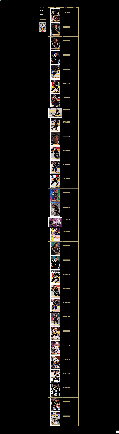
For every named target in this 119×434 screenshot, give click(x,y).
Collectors (41, 11)
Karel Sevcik (66, 431)
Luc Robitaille (66, 178)
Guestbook (70, 430)
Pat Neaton (66, 150)
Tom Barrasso (66, 231)
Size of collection (41, 17)
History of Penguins (43, 7)
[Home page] (74, 0)
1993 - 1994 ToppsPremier (66, 334)
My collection (60, 430)
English (76, 3)
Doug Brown (66, 83)
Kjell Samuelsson (66, 316)
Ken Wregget (66, 109)
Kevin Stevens (66, 97)
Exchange (41, 10)
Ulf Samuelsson (66, 136)
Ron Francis (66, 40)
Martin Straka (66, 345)
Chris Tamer (66, 260)
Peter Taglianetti (66, 401)
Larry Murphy (66, 12)
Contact (41, 14)
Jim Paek (66, 387)
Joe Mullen (66, 164)
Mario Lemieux (66, 69)
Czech (76, 4)
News (41, 15)
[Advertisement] (87, 15)
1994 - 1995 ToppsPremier (66, 15)
